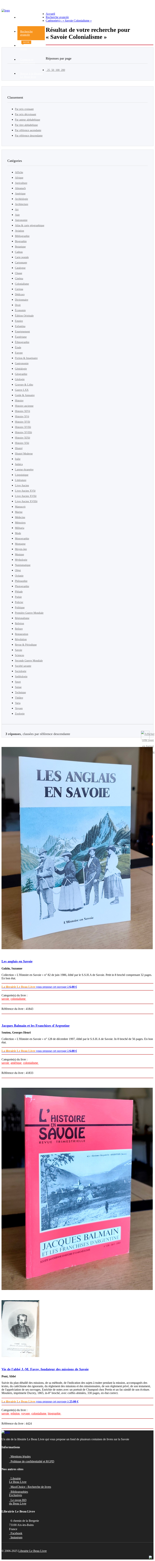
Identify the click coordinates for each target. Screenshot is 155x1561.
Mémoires (20, 522)
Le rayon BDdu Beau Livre (17, 1501)
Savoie (18, 650)
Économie (20, 310)
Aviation (19, 230)
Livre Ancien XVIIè (25, 496)
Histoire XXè (22, 443)
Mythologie (21, 559)
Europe (19, 352)
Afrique (19, 177)
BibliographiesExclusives (18, 1493)
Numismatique (22, 565)
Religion (19, 623)
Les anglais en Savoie (17, 961)
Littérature (20, 480)
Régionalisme (22, 618)
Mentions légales (20, 1456)
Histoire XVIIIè (23, 432)
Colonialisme (22, 283)
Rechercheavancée (26, 33)
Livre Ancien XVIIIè (26, 501)
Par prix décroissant (25, 114)
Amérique (20, 193)
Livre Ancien (22, 485)
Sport (18, 681)
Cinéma (19, 278)
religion (15, 1413)
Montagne (20, 543)
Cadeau (19, 252)
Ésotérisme (21, 336)
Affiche (19, 172)
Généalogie (21, 368)
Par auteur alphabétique (27, 119)
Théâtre (19, 697)
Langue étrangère (24, 469)
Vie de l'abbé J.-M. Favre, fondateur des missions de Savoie (45, 1369)
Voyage (19, 708)
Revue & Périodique (26, 644)
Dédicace (20, 294)
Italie (17, 459)
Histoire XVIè (22, 421)
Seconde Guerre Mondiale (29, 660)
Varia (17, 703)
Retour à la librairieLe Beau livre (31, 75)
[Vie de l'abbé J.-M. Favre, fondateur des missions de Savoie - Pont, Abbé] (77, 1329)
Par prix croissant (24, 109)
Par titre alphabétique (26, 125)
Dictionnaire (21, 299)
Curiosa (19, 289)
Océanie (19, 575)
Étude (18, 347)
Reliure (19, 628)
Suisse (18, 687)
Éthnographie (22, 342)
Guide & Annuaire (25, 395)
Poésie (18, 597)
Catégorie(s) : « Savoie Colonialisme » (69, 20)
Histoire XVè (22, 416)
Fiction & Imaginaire (26, 358)
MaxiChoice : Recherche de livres (30, 1486)
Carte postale (22, 257)
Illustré (18, 448)
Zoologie (20, 713)
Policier (19, 602)
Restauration (21, 634)
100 (57, 70)
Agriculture (21, 183)
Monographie (22, 538)
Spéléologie (21, 676)
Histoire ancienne (24, 405)
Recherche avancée (57, 17)
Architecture (21, 204)
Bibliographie (22, 236)
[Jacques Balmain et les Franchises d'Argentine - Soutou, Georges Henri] (77, 1189)
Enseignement (22, 331)
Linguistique (21, 474)
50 (52, 70)
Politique (20, 607)
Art (17, 209)
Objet (18, 570)
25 (48, 70)
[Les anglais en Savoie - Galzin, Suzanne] (77, 848)
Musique (19, 554)
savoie (6, 998)
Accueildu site (24, 19)
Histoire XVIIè (23, 427)
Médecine (20, 517)
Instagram (15, 1537)
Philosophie (21, 581)
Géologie (20, 379)
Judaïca (19, 464)
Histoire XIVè (22, 411)
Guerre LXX (22, 390)
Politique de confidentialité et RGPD (31, 1461)
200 (62, 70)
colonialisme (18, 998)
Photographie (22, 586)
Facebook (15, 1533)
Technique (20, 692)
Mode (18, 533)
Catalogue (20, 267)
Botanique (20, 246)
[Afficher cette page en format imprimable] (145, 735)
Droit (18, 305)
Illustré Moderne (24, 453)
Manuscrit (20, 506)
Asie (17, 214)
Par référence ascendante (28, 130)
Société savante (23, 666)
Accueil (50, 13)
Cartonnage (21, 262)
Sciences (19, 655)
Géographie (21, 374)
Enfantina (20, 326)
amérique (16, 1062)
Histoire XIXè (22, 437)
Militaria (19, 528)
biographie (54, 1413)
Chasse (18, 273)
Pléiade (19, 591)
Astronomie (21, 220)
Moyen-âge (21, 549)
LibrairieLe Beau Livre (17, 1480)
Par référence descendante (29, 135)
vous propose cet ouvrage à (39, 986)
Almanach (20, 188)
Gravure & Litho (24, 384)
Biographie (21, 241)
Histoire (19, 400)
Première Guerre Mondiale (29, 612)
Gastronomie (22, 363)
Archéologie (21, 198)
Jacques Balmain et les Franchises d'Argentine (36, 1025)
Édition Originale (24, 315)
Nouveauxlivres (26, 45)
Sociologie (20, 671)
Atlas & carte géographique (29, 225)
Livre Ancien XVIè (25, 490)
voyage (26, 1413)
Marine (18, 512)
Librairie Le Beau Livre (32, 1550)
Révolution (21, 639)
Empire (19, 321)
